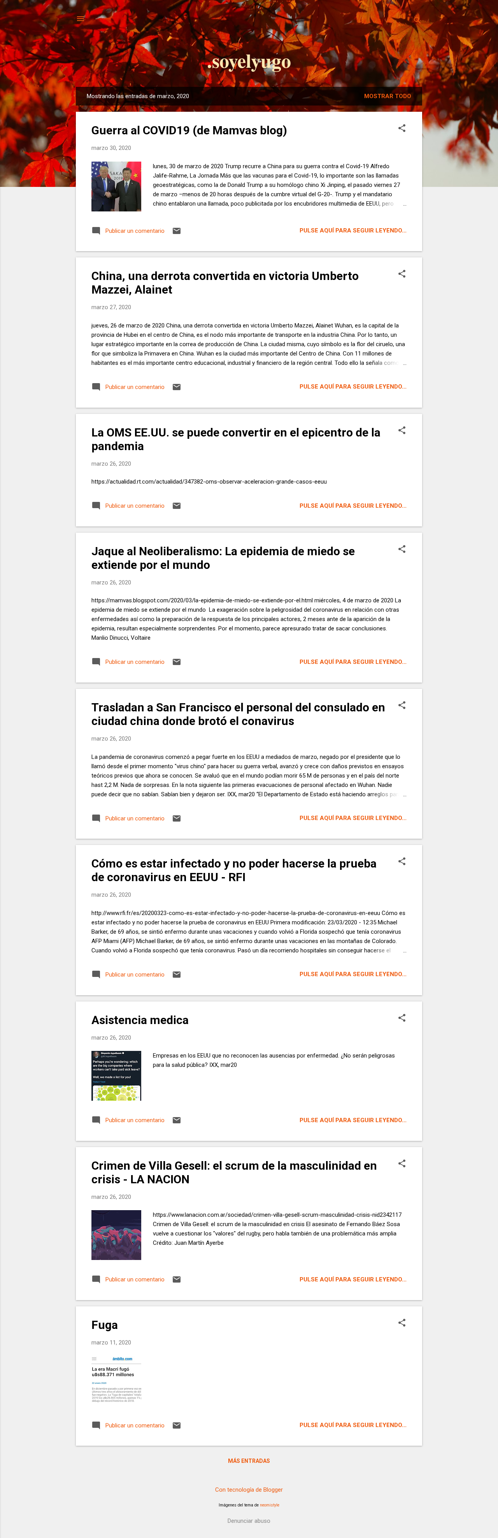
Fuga (104, 1325)
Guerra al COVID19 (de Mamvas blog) (189, 130)
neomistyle (269, 1505)
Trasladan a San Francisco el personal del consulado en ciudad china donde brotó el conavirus (238, 714)
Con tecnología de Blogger (249, 1489)
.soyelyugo (249, 60)
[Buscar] (417, 21)
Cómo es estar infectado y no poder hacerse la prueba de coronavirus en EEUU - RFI (234, 870)
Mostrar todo (387, 96)
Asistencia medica (140, 1020)
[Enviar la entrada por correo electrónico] (176, 233)
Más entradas (249, 1461)
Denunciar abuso (249, 1520)
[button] (402, 128)
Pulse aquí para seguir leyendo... (353, 230)
